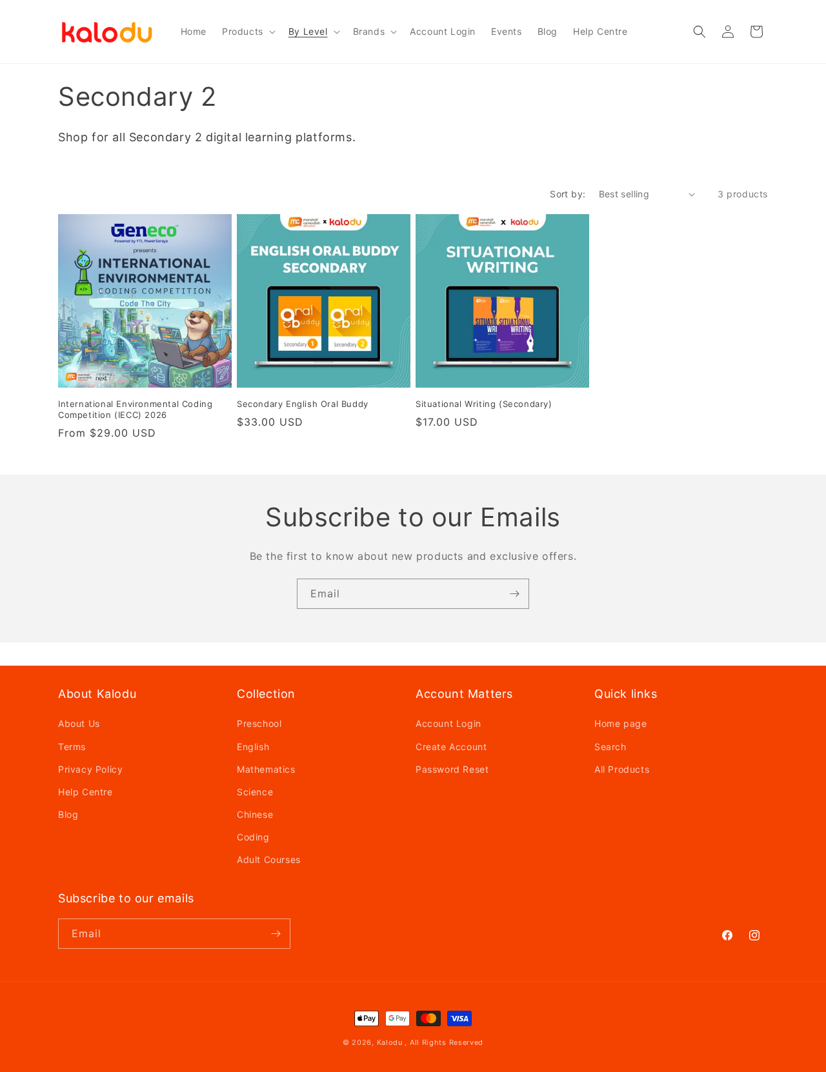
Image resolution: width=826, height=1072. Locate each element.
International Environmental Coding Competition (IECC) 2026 (135, 409)
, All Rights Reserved (444, 1042)
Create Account (451, 746)
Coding (253, 836)
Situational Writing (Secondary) (484, 404)
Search (610, 746)
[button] (247, 31)
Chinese (255, 814)
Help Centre (85, 791)
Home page (620, 723)
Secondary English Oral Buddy (302, 404)
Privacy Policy (90, 769)
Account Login (448, 723)
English (253, 746)
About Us (79, 723)
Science (255, 791)
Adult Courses (269, 859)
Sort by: (567, 193)
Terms (72, 746)
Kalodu (390, 1042)
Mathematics (266, 769)
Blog (68, 814)
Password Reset (452, 769)
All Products (621, 769)
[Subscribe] (514, 594)
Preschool (259, 723)
